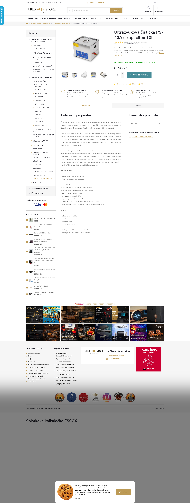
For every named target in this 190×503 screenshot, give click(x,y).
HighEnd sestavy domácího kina (65, 359)
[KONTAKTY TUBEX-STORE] (60, 397)
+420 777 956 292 (114, 359)
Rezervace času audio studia (37, 379)
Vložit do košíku (140, 75)
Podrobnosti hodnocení (140, 42)
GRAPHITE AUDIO (39, 175)
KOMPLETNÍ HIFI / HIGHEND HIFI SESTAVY (43, 136)
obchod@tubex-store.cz (116, 355)
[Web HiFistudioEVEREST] (119, 397)
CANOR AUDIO (40, 100)
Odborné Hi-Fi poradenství (36, 367)
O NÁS (43, 2)
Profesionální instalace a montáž (38, 373)
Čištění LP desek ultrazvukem (65, 364)
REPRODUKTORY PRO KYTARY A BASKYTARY (43, 70)
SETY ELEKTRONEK (39, 49)
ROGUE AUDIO (40, 118)
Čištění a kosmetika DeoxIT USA (66, 377)
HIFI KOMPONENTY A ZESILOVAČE (40, 85)
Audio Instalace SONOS (63, 375)
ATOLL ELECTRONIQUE (42, 93)
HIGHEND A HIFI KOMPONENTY (41, 77)
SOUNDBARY (39, 122)
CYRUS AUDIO (39, 104)
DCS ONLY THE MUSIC (42, 107)
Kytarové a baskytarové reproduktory (63, 384)
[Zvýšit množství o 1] (122, 73)
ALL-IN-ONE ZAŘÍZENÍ (40, 81)
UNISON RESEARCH (41, 125)
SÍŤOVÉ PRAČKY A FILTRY (41, 158)
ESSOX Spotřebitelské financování (38, 365)
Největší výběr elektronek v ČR (65, 367)
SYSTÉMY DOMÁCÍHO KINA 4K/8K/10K (42, 130)
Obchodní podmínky (32, 2)
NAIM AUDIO (39, 115)
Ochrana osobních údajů (35, 370)
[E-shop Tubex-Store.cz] (95, 397)
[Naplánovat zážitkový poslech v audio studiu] (83, 397)
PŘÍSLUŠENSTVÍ (38, 145)
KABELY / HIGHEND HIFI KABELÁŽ (40, 153)
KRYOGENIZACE (38, 63)
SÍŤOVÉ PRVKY (38, 161)
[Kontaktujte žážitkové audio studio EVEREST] (130, 397)
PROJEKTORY (37, 149)
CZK (158, 2)
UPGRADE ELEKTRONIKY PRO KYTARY (42, 58)
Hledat (116, 10)
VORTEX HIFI (37, 182)
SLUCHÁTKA (37, 165)
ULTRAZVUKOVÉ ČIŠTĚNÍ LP (42, 179)
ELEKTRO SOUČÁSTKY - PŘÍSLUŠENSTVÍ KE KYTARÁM (42, 53)
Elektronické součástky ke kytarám (66, 380)
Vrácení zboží (32, 382)
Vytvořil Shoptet (159, 408)
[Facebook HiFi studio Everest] (71, 397)
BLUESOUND (39, 97)
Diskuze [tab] (138, 105)
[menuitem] (49, 19)
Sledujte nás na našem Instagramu (100, 304)
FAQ (49, 2)
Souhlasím (125, 492)
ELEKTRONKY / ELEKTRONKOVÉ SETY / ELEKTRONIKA (41, 40)
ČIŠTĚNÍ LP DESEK (37, 193)
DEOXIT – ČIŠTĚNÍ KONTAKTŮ (42, 66)
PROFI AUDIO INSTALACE (39, 188)
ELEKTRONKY (37, 45)
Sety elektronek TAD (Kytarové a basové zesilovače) (66, 371)
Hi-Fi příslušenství (61, 353)
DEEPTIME (38, 111)
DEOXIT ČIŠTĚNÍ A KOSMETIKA (43, 172)
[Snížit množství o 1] (122, 76)
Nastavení (78, 498)
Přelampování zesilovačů (35, 376)
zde (83, 494)
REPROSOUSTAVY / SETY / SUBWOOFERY (41, 141)
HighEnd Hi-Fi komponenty (64, 356)
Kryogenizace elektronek (63, 362)
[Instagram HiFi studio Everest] (107, 397)
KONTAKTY (57, 2)
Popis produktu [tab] (87, 105)
